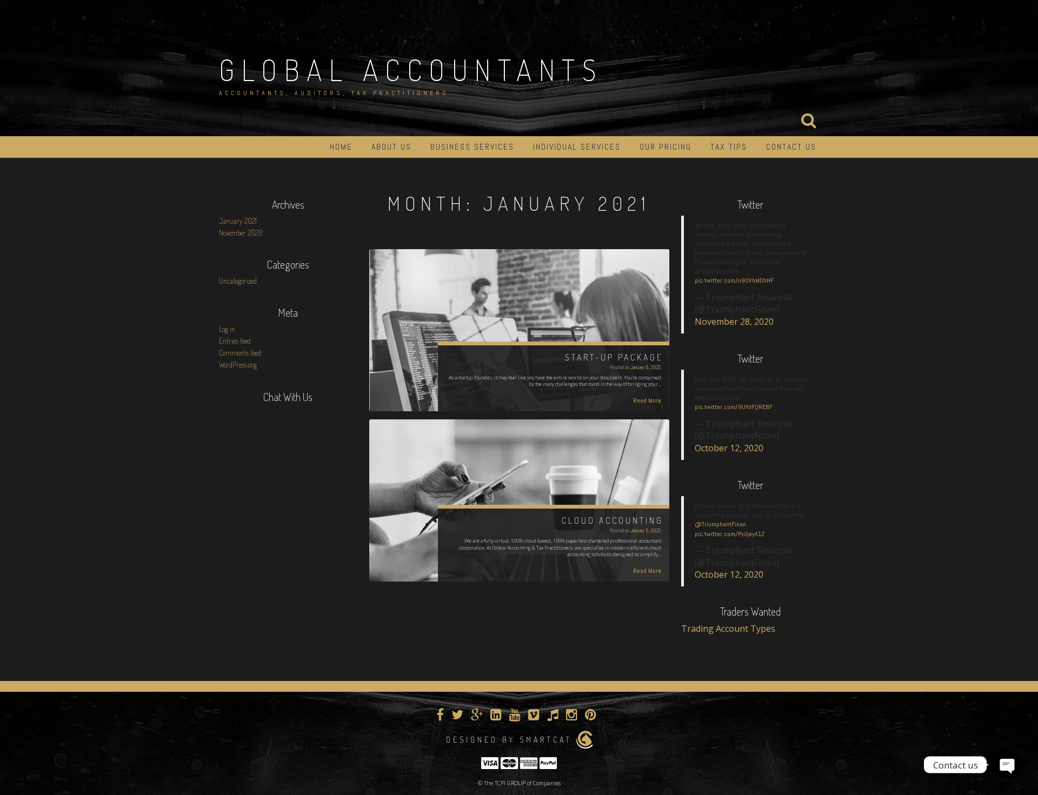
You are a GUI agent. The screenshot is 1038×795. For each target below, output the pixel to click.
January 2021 (238, 220)
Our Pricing (665, 146)
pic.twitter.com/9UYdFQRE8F (734, 407)
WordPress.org (238, 364)
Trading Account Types (728, 628)
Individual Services (577, 146)
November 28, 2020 (734, 322)
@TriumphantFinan (720, 524)
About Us (391, 146)
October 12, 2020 (729, 448)
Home (341, 146)
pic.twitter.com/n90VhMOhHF (734, 280)
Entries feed (235, 340)
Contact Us (791, 146)
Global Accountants (411, 69)
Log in (227, 328)
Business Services (472, 146)
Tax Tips (728, 146)
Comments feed (240, 352)
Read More (647, 400)
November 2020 (241, 232)
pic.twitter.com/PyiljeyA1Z (729, 534)
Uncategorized (238, 280)
